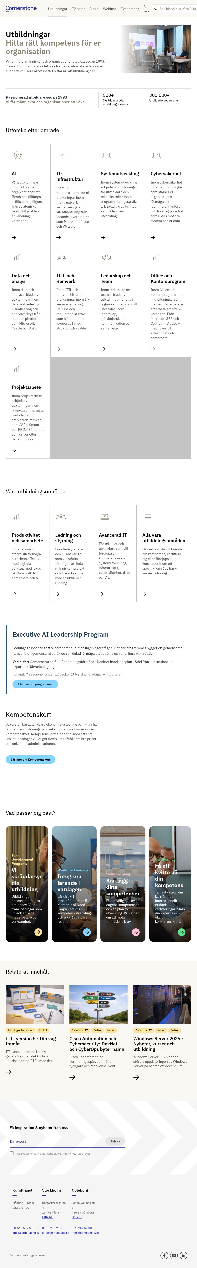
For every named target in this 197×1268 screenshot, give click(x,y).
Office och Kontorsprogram (168, 278)
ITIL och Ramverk (65, 278)
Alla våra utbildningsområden (163, 537)
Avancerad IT (113, 535)
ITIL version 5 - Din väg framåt (31, 1041)
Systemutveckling (120, 173)
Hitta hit (47, 1217)
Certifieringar (166, 859)
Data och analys (21, 278)
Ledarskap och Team (116, 278)
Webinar (109, 9)
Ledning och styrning (68, 537)
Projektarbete (26, 387)
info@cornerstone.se (26, 1232)
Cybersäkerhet (166, 173)
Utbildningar (57, 9)
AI (14, 173)
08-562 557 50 (23, 1228)
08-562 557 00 (52, 1228)
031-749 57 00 (82, 1228)
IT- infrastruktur (69, 176)
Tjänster (78, 9)
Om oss (146, 8)
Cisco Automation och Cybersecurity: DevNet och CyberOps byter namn (96, 1043)
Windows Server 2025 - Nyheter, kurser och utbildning (158, 1043)
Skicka (115, 1141)
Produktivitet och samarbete (27, 537)
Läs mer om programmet (35, 684)
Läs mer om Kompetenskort (30, 759)
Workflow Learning (73, 870)
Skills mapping (118, 874)
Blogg (93, 9)
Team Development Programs (22, 859)
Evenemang (130, 9)
